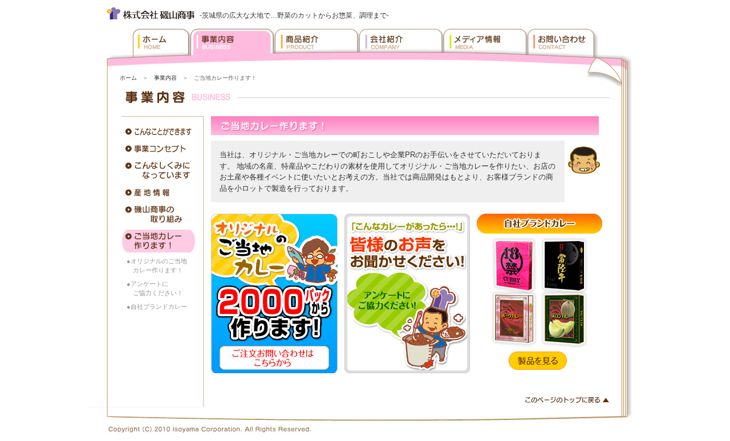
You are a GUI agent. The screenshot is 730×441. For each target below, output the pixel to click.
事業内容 (165, 78)
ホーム (128, 78)
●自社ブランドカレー (157, 306)
